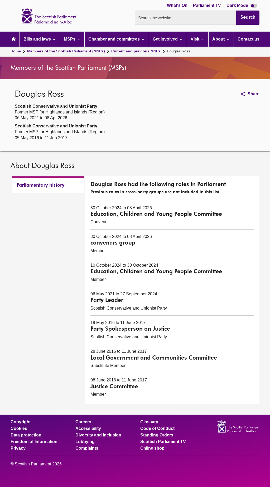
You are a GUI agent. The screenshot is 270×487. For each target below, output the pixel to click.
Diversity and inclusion (98, 435)
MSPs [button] (70, 39)
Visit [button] (195, 39)
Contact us (248, 39)
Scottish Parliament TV (163, 442)
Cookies (19, 428)
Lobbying (85, 442)
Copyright (21, 422)
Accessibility (88, 428)
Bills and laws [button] (37, 39)
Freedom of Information (34, 442)
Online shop (152, 448)
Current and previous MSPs (136, 51)
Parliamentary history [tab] (40, 185)
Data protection (26, 435)
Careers (83, 422)
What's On (178, 5)
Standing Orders (156, 435)
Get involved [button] (166, 39)
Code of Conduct (157, 428)
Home (16, 51)
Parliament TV (207, 5)
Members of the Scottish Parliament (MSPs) (66, 51)
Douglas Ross (178, 51)
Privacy (18, 448)
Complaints (86, 448)
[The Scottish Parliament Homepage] (14, 39)
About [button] (219, 39)
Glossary (149, 422)
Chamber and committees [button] (114, 39)
